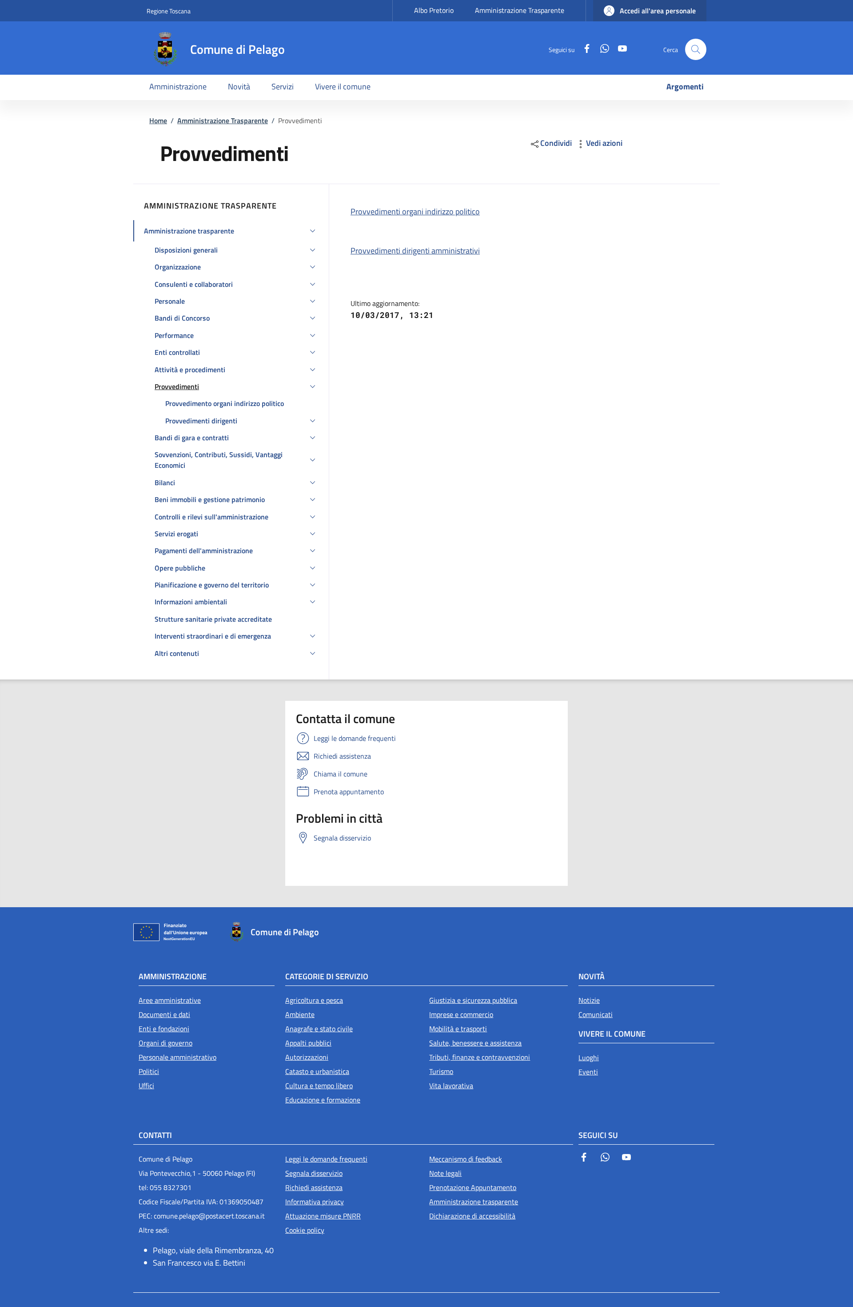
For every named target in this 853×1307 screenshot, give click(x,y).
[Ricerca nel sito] (695, 49)
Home (158, 120)
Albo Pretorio (434, 10)
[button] (649, 10)
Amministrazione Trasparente (519, 10)
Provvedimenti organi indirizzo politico (415, 211)
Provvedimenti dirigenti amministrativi (415, 251)
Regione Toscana (169, 11)
